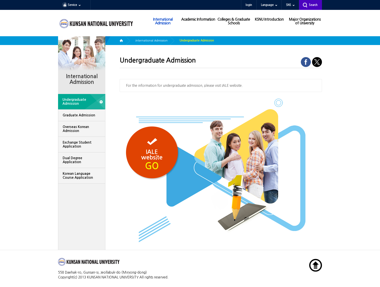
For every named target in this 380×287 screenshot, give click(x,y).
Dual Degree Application (72, 160)
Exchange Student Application (77, 144)
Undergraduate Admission (74, 101)
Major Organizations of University (305, 21)
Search (313, 5)
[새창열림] (306, 61)
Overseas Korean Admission (76, 128)
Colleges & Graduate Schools (233, 21)
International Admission (163, 21)
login (249, 5)
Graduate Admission (79, 115)
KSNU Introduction (269, 19)
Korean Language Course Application (78, 175)
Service (72, 5)
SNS (288, 5)
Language (267, 5)
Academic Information (198, 19)
